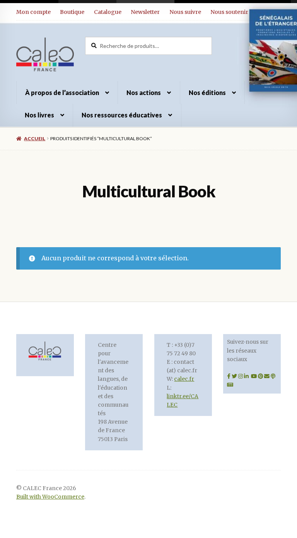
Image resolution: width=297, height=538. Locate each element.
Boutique (72, 11)
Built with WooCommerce (50, 497)
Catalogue (107, 11)
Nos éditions (207, 92)
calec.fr (184, 379)
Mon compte (33, 11)
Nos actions (143, 92)
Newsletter (145, 11)
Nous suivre (185, 11)
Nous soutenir (229, 11)
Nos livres (39, 115)
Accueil (34, 138)
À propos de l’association (62, 92)
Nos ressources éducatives (122, 115)
